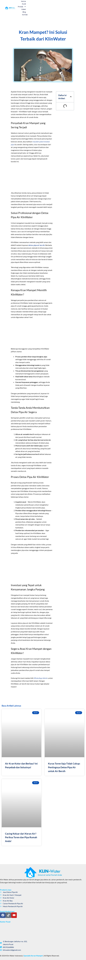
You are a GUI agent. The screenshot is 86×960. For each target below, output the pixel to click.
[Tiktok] (8, 915)
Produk (20, 7)
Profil (24, 4)
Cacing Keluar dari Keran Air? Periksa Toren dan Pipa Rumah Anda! (21, 837)
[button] (71, 97)
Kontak (25, 15)
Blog (24, 12)
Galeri (23, 9)
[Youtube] (14, 915)
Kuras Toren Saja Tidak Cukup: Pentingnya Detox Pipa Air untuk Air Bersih (64, 767)
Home (23, 1)
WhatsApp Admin (41, 678)
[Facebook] (3, 915)
